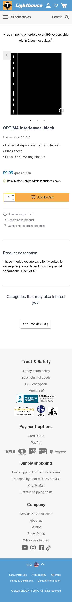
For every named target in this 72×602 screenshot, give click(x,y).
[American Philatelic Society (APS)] (42, 410)
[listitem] (36, 84)
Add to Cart (45, 197)
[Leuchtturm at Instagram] (33, 548)
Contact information (49, 581)
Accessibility (39, 575)
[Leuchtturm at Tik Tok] (48, 548)
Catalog (36, 527)
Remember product (19, 214)
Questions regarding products (26, 226)
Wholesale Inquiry (36, 540)
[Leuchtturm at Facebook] (42, 548)
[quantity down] (13, 199)
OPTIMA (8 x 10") (35, 324)
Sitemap (56, 575)
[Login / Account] (49, 5)
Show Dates (36, 533)
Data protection (18, 575)
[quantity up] (13, 195)
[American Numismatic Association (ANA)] (25, 410)
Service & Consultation (36, 514)
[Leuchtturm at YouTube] (25, 548)
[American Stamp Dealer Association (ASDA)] (53, 410)
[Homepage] (23, 5)
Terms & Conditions (21, 581)
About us (36, 520)
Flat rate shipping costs (36, 492)
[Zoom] (61, 110)
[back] (7, 55)
